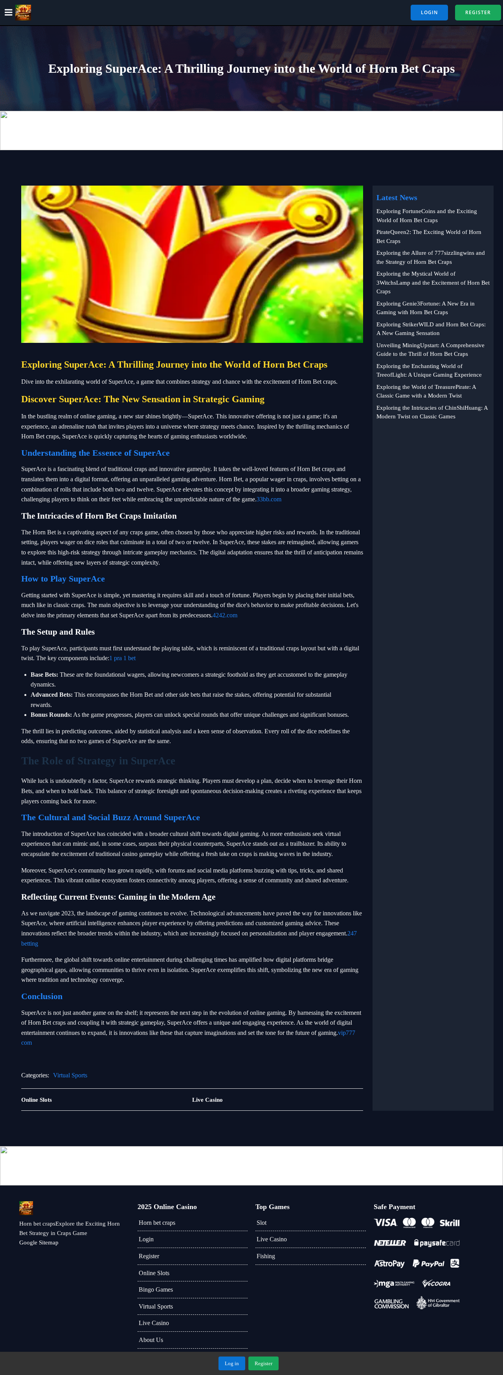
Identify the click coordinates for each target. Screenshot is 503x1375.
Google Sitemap (39, 1242)
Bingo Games (156, 1289)
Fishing (266, 1256)
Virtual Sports (70, 1075)
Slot (261, 1222)
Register (149, 1256)
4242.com (225, 615)
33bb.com (269, 499)
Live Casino (154, 1323)
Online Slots (154, 1273)
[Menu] (8, 12)
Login (146, 1239)
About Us (151, 1339)
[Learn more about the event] (251, 130)
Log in (232, 1363)
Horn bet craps (157, 1222)
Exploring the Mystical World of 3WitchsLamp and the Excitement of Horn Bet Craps (433, 283)
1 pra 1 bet (122, 658)
